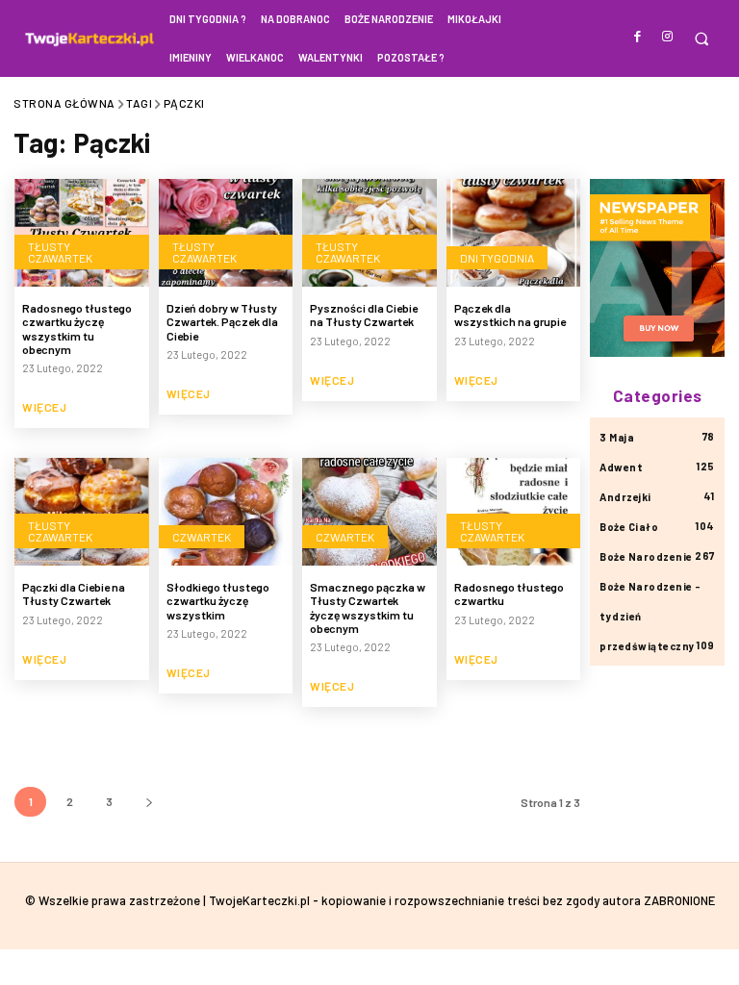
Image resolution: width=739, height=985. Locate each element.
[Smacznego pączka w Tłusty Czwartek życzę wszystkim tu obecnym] (369, 512)
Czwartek (201, 536)
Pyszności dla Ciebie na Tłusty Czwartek (364, 314)
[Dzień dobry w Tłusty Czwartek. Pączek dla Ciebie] (226, 233)
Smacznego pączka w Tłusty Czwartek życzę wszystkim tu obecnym (367, 607)
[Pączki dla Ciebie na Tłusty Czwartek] (81, 512)
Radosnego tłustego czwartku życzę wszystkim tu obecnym (77, 328)
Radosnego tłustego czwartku (509, 593)
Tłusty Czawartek (60, 252)
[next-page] (149, 802)
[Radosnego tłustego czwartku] (513, 512)
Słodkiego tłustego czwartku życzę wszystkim (217, 600)
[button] (701, 39)
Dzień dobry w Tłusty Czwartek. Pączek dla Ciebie (222, 321)
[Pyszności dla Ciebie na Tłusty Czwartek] (369, 233)
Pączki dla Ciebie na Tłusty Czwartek (73, 593)
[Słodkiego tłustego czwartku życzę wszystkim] (226, 512)
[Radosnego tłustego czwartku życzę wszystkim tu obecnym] (81, 233)
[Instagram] (667, 37)
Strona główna (64, 103)
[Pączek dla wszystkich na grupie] (513, 233)
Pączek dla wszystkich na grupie (510, 314)
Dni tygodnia (497, 258)
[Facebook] (638, 37)
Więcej (44, 407)
